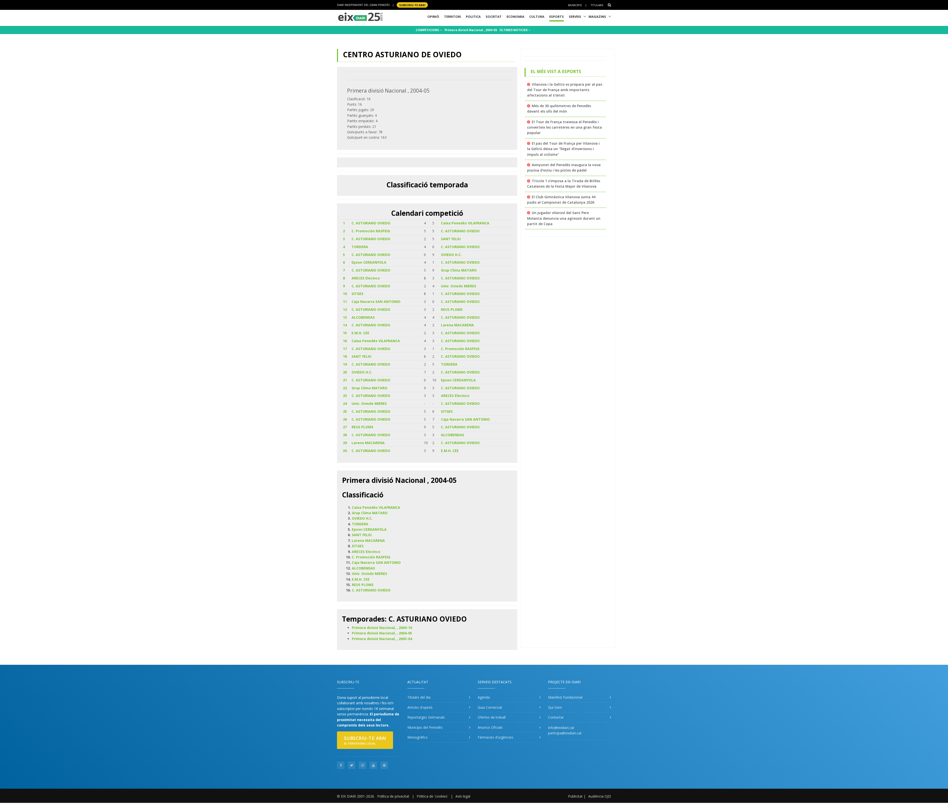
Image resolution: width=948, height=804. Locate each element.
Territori (452, 16)
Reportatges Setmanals (426, 717)
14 (345, 325)
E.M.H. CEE (360, 333)
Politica (473, 16)
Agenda (484, 697)
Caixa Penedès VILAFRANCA (465, 223)
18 (345, 356)
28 (345, 434)
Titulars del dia (419, 697)
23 (345, 395)
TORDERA (360, 246)
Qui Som (555, 707)
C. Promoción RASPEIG (371, 231)
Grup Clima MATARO (459, 270)
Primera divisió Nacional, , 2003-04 (382, 638)
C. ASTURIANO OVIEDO (371, 223)
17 (345, 348)
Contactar (556, 717)
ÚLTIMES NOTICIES (513, 30)
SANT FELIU (451, 238)
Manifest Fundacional (565, 697)
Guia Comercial (490, 707)
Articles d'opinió (420, 707)
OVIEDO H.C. (451, 254)
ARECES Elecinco (366, 278)
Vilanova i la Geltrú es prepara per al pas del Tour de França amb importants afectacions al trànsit (564, 90)
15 (345, 333)
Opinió (433, 16)
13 (345, 317)
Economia (515, 16)
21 (345, 380)
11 (345, 301)
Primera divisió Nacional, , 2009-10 (382, 627)
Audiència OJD (599, 796)
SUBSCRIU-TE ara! (412, 5)
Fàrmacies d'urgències (495, 737)
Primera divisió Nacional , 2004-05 (471, 30)
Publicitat (575, 796)
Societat (494, 16)
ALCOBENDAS (363, 317)
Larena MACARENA (457, 325)
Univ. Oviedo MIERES (458, 286)
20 (345, 372)
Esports (556, 16)
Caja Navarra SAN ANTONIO (376, 301)
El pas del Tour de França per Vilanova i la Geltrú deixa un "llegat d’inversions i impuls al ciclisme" (563, 149)
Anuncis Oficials (490, 727)
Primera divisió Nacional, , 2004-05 (382, 633)
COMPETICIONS (428, 30)
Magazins (597, 16)
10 (345, 293)
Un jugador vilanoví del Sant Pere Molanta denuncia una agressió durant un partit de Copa (563, 218)
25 (345, 411)
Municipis (575, 5)
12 (345, 309)
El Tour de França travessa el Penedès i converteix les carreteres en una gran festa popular (564, 127)
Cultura (536, 16)
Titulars (597, 5)
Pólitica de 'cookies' (432, 796)
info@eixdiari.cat (561, 727)
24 (345, 403)
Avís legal (462, 796)
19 (345, 364)
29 (345, 442)
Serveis (575, 16)
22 (345, 388)
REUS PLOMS (452, 309)
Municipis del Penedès (425, 727)
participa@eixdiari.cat (565, 733)
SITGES (357, 293)
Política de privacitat (393, 796)
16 (345, 340)
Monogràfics (417, 737)
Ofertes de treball (492, 717)
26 (345, 419)
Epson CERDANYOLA (369, 262)
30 (345, 450)
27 (345, 427)
